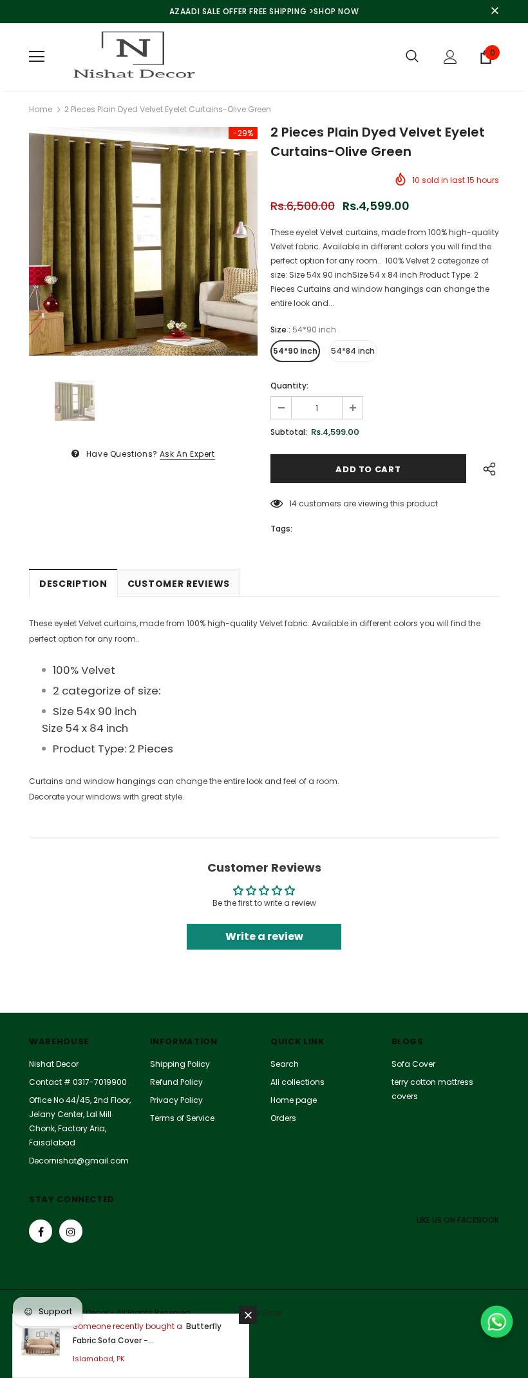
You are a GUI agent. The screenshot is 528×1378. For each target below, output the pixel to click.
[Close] (248, 1315)
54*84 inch (353, 350)
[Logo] (132, 57)
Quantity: (289, 385)
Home (40, 109)
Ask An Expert (187, 453)
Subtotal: (288, 431)
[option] (143, 241)
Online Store (258, 1312)
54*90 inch (295, 350)
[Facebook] (40, 1231)
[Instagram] (70, 1231)
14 (293, 503)
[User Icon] (450, 57)
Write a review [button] (264, 936)
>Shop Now (334, 11)
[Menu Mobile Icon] (36, 56)
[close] (494, 11)
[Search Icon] (412, 56)
